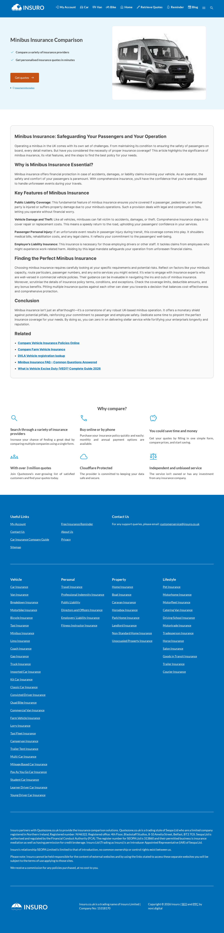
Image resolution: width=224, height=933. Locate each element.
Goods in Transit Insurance (180, 656)
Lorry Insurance (20, 725)
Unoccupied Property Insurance (132, 641)
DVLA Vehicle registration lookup (41, 355)
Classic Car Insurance (24, 687)
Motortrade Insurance (177, 625)
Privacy (66, 539)
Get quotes (22, 77)
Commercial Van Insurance (27, 710)
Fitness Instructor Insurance (79, 625)
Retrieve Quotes (152, 7)
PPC (195, 904)
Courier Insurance (174, 671)
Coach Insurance (20, 648)
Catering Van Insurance (178, 610)
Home (128, 7)
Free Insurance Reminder (77, 524)
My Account (68, 7)
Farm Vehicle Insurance (25, 718)
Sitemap (15, 547)
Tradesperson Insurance (178, 633)
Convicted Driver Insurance (27, 695)
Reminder (177, 7)
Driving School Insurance (179, 617)
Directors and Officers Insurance (81, 610)
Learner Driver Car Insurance (28, 787)
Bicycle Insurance (21, 617)
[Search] (212, 8)
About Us (67, 532)
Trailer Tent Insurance (24, 749)
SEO (184, 904)
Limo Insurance (20, 641)
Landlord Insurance (124, 625)
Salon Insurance (173, 648)
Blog (195, 7)
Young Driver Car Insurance (27, 795)
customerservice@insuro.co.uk (179, 524)
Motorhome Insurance (177, 594)
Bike (113, 7)
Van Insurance (19, 594)
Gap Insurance (19, 656)
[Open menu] (204, 8)
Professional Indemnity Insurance (82, 594)
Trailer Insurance (173, 664)
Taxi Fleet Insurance (23, 733)
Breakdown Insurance (24, 602)
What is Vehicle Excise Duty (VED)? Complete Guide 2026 (59, 368)
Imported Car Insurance (25, 671)
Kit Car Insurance (21, 679)
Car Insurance (19, 587)
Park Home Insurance (125, 617)
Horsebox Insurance (125, 610)
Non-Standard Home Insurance (132, 633)
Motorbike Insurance (23, 610)
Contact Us (17, 532)
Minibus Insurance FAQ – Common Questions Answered (57, 362)
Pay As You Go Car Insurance (28, 772)
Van (99, 7)
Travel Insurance (71, 587)
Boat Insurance (121, 594)
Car (86, 7)
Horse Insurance (173, 641)
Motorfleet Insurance (176, 602)
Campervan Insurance (24, 741)
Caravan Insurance (124, 602)
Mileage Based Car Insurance (28, 764)
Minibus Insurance (22, 633)
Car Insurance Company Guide (29, 539)
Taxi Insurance (19, 625)
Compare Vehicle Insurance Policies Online (49, 343)
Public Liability (70, 602)
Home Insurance (122, 587)
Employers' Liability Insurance (80, 617)
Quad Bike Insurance (23, 702)
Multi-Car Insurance (23, 756)
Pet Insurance (171, 587)
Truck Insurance (20, 664)
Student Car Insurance (24, 779)
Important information (24, 88)
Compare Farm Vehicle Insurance (41, 349)
